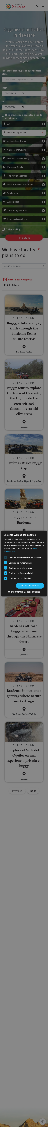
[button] (24, 592)
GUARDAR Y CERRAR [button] (30, 585)
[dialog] (24, 563)
